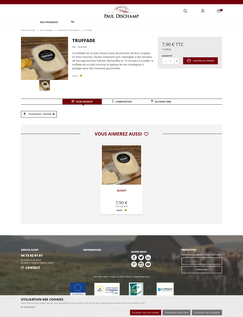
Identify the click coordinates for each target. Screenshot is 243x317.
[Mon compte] (203, 11)
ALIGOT (121, 190)
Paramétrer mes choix (176, 312)
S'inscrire (202, 269)
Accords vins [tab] (163, 101)
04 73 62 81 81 (32, 255)
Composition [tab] (124, 101)
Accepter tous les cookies (145, 312)
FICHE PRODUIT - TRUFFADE (40, 114)
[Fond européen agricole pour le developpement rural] (78, 290)
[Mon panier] (219, 11)
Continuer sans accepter (207, 312)
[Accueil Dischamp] (121, 11)
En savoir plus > (28, 307)
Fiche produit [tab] (84, 101)
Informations (92, 250)
